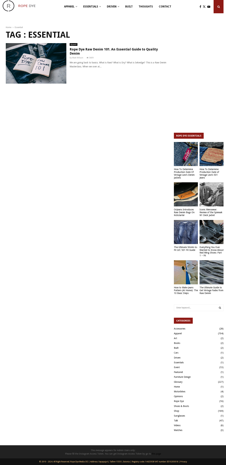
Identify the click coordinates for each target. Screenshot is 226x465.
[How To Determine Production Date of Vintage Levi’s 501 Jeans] (212, 154)
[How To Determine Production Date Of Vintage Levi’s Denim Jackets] (186, 154)
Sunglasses (179, 415)
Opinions (178, 396)
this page (156, 453)
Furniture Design (182, 377)
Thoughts (146, 6)
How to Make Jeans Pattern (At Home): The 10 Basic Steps (186, 290)
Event (177, 367)
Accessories (179, 328)
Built (129, 6)
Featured (178, 372)
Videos (177, 425)
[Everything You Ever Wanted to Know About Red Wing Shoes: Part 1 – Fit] (212, 232)
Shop (176, 411)
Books (177, 343)
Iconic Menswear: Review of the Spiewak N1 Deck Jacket (211, 212)
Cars (176, 352)
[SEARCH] (220, 307)
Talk (176, 420)
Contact (165, 6)
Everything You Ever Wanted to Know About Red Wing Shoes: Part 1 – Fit (212, 251)
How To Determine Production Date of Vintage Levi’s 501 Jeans (209, 173)
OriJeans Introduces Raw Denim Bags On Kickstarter (184, 212)
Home (177, 386)
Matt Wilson (77, 58)
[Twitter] (205, 6)
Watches (178, 430)
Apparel (69, 6)
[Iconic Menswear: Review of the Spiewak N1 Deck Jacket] (212, 194)
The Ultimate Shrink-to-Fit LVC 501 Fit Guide (186, 248)
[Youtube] (209, 6)
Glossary (178, 382)
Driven (111, 6)
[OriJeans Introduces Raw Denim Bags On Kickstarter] (186, 194)
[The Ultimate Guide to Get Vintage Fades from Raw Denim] (212, 272)
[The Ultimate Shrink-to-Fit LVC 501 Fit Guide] (186, 232)
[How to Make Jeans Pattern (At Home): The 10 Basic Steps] (186, 272)
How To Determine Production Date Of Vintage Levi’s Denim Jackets (184, 173)
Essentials (90, 6)
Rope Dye (179, 401)
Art (175, 338)
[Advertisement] (199, 76)
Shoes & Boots (181, 406)
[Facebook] (201, 6)
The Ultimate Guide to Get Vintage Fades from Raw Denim (211, 290)
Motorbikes (179, 391)
